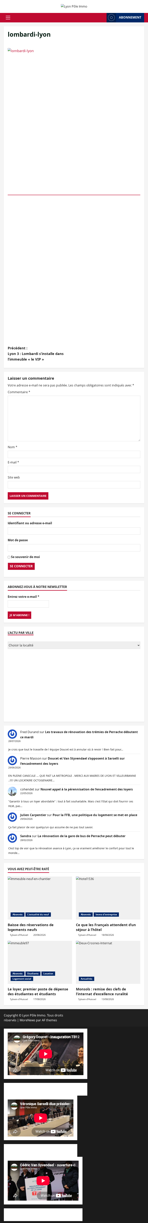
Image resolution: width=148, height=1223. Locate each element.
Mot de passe (18, 540)
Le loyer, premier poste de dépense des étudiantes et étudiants (38, 991)
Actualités (86, 978)
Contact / (76, 1089)
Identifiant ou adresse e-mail (30, 523)
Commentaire (19, 392)
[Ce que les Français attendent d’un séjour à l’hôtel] (108, 898)
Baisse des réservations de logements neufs (31, 927)
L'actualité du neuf (38, 914)
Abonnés (18, 914)
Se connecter (21, 566)
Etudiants (33, 973)
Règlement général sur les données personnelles (43, 1214)
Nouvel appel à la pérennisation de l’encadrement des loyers (86, 789)
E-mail (13, 462)
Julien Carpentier (33, 815)
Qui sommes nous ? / (23, 1089)
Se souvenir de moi (25, 557)
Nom (12, 447)
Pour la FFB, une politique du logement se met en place (95, 815)
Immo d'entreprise (106, 914)
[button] (8, 18)
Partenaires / (64, 1150)
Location (48, 973)
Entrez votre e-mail (23, 597)
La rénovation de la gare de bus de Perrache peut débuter (81, 836)
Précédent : (36, 354)
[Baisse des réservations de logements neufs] (40, 898)
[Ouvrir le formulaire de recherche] (102, 17)
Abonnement (130, 17)
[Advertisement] (74, 686)
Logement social (22, 978)
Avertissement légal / (54, 1089)
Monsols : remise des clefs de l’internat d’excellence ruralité (102, 991)
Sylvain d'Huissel (19, 935)
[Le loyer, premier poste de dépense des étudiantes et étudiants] (40, 962)
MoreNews (27, 1020)
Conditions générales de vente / (31, 1150)
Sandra (25, 836)
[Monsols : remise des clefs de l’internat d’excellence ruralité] (108, 962)
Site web (14, 477)
